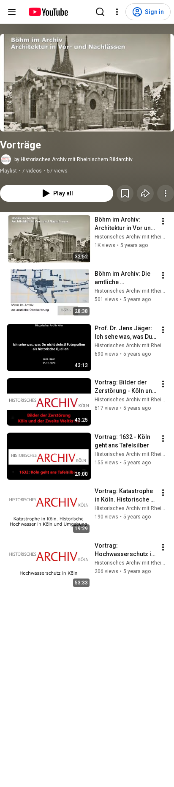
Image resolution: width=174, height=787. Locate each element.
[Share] (145, 193)
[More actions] (165, 193)
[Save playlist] (125, 193)
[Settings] (117, 12)
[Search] (100, 12)
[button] (87, 83)
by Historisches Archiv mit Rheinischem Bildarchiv (73, 159)
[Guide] (12, 12)
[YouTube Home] (48, 12)
